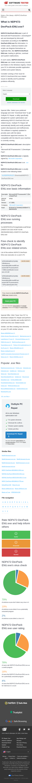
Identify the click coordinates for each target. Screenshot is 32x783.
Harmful (16, 554)
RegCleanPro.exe (6, 391)
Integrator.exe (27, 368)
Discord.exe (25, 376)
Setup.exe (4, 374)
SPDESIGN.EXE (15, 492)
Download (16, 99)
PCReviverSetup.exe (13, 385)
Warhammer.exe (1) (25, 336)
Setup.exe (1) (5, 357)
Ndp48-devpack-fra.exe (23, 459)
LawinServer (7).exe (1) (7, 339)
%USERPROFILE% (8, 175)
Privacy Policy (23, 102)
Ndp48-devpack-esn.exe (9, 459)
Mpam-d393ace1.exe (21, 488)
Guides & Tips (6, 747)
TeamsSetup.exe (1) (6, 345)
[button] (16, 10)
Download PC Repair (15, 434)
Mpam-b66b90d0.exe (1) (8, 333)
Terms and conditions (22, 756)
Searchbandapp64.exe (7, 376)
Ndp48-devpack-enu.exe (9, 455)
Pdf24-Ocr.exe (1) (6, 342)
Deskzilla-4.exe (5, 379)
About (6, 758)
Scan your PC (10, 301)
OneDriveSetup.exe (22, 388)
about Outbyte (9, 102)
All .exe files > (5, 396)
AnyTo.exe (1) (5, 348)
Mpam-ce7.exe (6, 492)
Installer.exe (13, 371)
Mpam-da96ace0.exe (8, 488)
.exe (27, 162)
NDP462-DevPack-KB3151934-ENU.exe (13, 474)
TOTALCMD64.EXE (16, 379)
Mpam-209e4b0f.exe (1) (16, 348)
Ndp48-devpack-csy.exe (22, 463)
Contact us (12, 758)
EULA (19, 102)
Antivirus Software (7, 740)
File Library (9, 15)
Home (3, 15)
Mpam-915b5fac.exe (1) (16, 357)
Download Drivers (22, 747)
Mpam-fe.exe (16, 485)
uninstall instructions (15, 102)
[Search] (29, 10)
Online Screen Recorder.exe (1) (10, 336)
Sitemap (4, 756)
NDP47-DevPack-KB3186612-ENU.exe (13, 470)
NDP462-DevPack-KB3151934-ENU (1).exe (14, 477)
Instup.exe (4, 385)
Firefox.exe (19, 368)
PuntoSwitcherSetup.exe (8, 382)
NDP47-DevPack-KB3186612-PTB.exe (12, 481)
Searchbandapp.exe (13, 374)
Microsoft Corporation (15, 158)
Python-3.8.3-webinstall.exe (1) (22, 345)
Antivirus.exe (21, 371)
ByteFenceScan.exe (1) (18, 342)
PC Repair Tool (6, 738)
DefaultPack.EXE (6, 485)
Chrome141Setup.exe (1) (22, 339)
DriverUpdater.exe (21, 382)
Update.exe (18, 376)
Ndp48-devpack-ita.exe (8, 463)
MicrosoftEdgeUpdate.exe (8, 388)
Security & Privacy (22, 742)
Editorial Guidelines (21, 758)
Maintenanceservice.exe (8, 368)
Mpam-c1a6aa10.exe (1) (8, 351)
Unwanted (16, 545)
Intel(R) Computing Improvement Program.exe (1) (15, 354)
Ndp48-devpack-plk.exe (8, 466)
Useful (16, 537)
